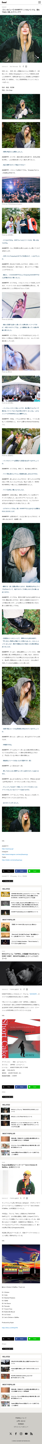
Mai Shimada (14, 66)
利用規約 (21, 1424)
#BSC (3, 1092)
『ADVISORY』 (33, 994)
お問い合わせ (21, 1421)
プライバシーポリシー (21, 1427)
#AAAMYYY (5, 876)
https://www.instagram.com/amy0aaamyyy (15, 854)
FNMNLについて (21, 1418)
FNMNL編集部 (14, 989)
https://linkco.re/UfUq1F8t (10, 1328)
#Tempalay (13, 876)
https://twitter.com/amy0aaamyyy (12, 860)
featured (4, 7)
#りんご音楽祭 (22, 876)
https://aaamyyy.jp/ (7, 849)
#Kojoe (4, 1344)
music (3, 951)
